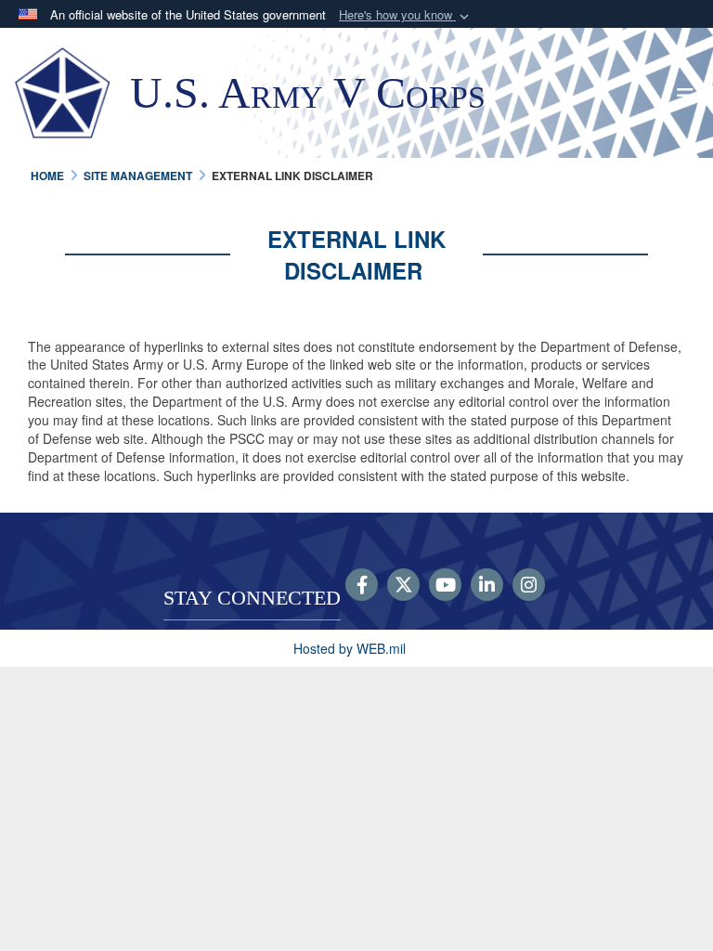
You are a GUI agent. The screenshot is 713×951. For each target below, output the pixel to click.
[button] (406, 15)
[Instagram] (528, 586)
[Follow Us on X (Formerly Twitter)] (403, 586)
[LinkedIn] (487, 586)
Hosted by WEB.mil (349, 648)
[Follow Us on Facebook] (361, 586)
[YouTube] (445, 586)
